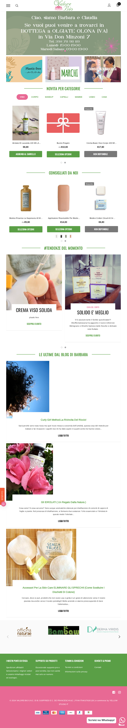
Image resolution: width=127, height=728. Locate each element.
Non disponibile (100, 154)
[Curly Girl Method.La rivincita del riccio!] (63, 389)
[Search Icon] (16, 5)
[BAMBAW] (64, 630)
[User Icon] (109, 5)
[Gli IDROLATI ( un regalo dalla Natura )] (63, 472)
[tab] (22, 97)
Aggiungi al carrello (26, 154)
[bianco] (56, 236)
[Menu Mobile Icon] (8, 5)
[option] (63, 33)
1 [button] (62, 51)
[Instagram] (119, 692)
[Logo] (63, 5)
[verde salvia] (66, 236)
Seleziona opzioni (63, 154)
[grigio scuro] (61, 236)
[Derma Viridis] (103, 629)
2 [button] (65, 51)
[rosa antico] (70, 236)
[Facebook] (113, 692)
